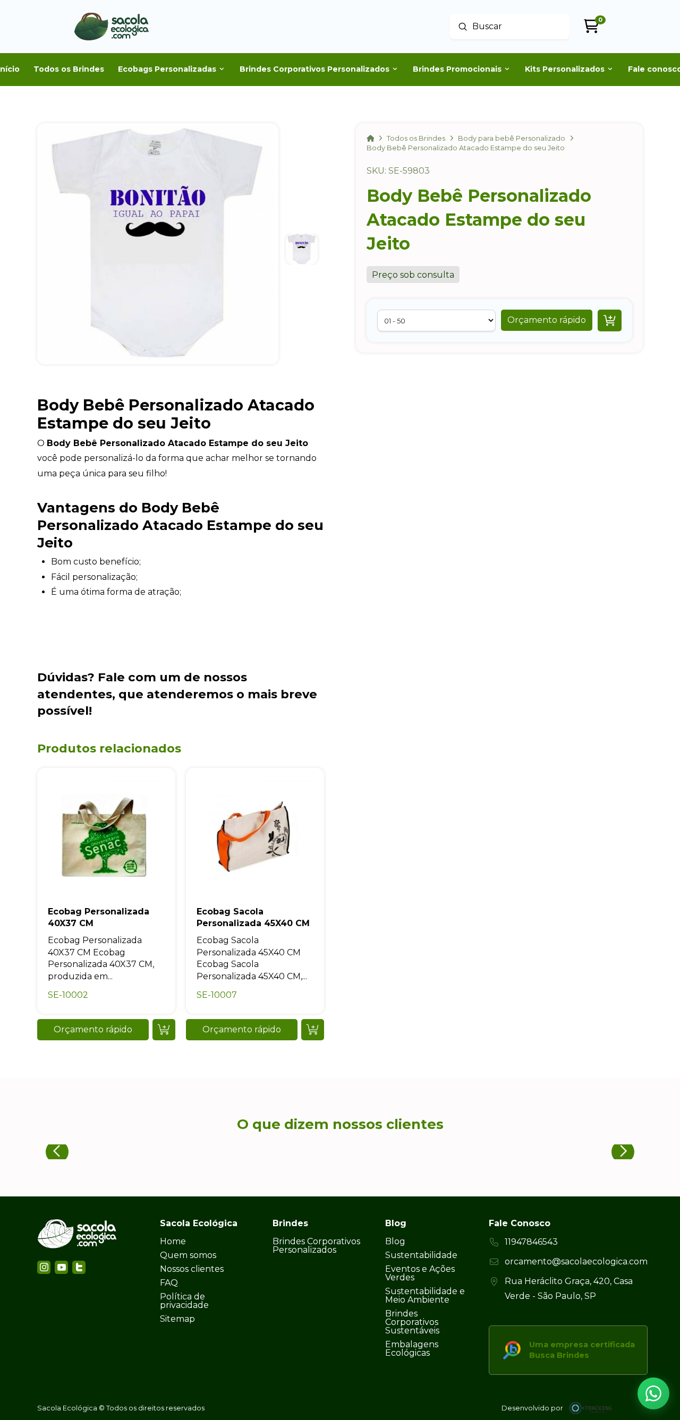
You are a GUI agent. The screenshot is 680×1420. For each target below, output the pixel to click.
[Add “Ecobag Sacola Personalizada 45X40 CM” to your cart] (312, 1029)
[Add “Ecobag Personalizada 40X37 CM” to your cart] (163, 1029)
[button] (546, 320)
